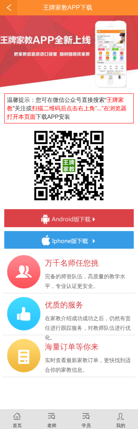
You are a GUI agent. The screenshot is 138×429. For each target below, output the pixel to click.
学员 (86, 425)
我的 (120, 425)
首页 (17, 425)
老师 (51, 425)
